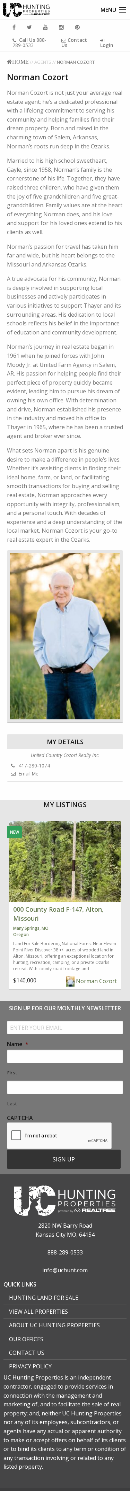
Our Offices (26, 1339)
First (12, 1072)
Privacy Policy (30, 1366)
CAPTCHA (20, 1118)
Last (12, 1103)
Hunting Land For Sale (43, 1297)
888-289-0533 (29, 42)
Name (17, 1044)
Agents (42, 62)
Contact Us (26, 1353)
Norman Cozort (96, 981)
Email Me (27, 773)
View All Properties (38, 1311)
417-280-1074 (33, 765)
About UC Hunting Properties (54, 1325)
